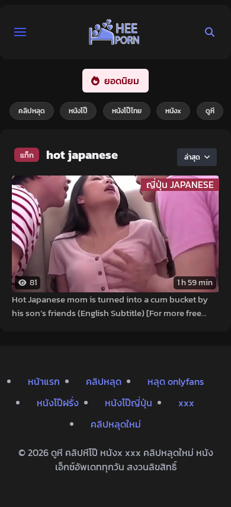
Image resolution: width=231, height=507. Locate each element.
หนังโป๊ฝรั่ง (58, 403)
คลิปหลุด (31, 111)
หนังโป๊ (78, 111)
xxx (186, 403)
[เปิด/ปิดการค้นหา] (210, 32)
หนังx (173, 111)
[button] (20, 32)
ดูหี (210, 111)
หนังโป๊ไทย (127, 111)
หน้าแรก (44, 381)
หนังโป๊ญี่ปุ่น (128, 403)
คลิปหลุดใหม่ (116, 424)
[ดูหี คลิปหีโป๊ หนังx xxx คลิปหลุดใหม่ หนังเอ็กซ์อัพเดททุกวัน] (114, 32)
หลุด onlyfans (175, 381)
